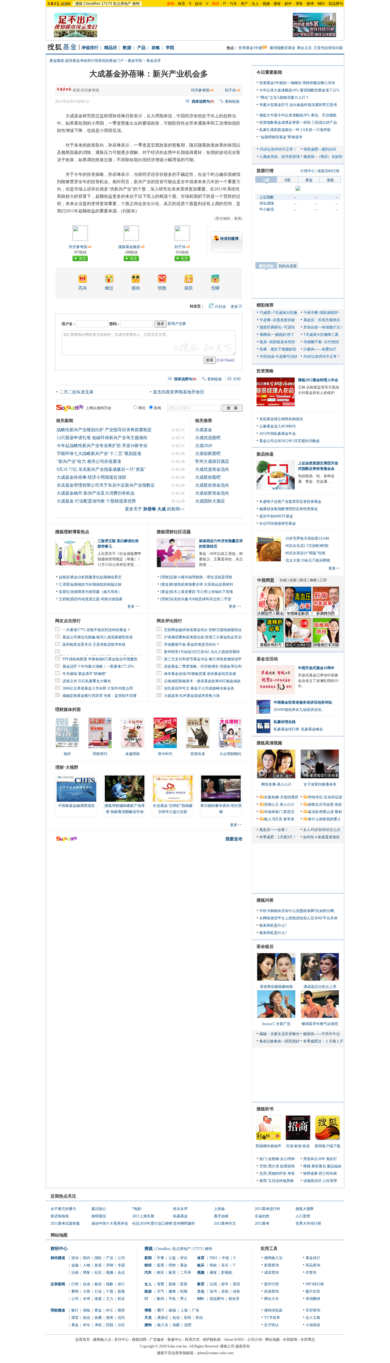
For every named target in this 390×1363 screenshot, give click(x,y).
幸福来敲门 (273, 812)
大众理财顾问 (230, 754)
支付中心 (121, 1339)
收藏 (98, 1317)
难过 (109, 288)
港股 (98, 1299)
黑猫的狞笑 (277, 1173)
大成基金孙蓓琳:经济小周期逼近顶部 (91, 477)
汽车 (233, 4)
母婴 (160, 1284)
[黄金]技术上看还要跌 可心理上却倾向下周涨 (196, 592)
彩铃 (187, 1317)
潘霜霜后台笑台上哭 (319, 987)
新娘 (172, 1284)
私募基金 (180, 1216)
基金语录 (153, 61)
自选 (86, 1284)
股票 (160, 1265)
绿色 (236, 1291)
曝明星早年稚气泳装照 (320, 1024)
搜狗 (136, 4)
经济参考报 (200, 90)
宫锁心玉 (271, 804)
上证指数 (266, 197)
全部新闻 (290, 1339)
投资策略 (265, 371)
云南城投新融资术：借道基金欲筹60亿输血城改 (202, 681)
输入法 (162, 1325)
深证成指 (266, 203)
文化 (200, 1291)
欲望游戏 (287, 1166)
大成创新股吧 (208, 453)
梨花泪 (288, 812)
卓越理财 (132, 754)
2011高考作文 (225, 1223)
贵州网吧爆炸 (184, 1223)
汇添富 (64, 584)
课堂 (75, 1317)
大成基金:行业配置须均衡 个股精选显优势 (96, 501)
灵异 (263, 1173)
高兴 (82, 288)
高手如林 (221, 1216)
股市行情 (271, 1284)
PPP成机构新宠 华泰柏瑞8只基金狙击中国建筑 (99, 659)
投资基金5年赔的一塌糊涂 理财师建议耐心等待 (297, 83)
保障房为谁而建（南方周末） (98, 592)
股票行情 (265, 171)
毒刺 (338, 812)
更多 (234, 306)
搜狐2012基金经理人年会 (318, 380)
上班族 (219, 1209)
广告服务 (157, 1339)
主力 (109, 1299)
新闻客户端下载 (327, 1146)
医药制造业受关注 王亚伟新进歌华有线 (94, 644)
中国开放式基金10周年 (316, 668)
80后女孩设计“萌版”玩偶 (305, 553)
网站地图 (272, 1339)
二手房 (185, 1272)
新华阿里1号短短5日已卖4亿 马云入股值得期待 (202, 652)
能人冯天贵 (273, 819)
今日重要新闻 (269, 72)
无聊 (215, 288)
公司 (121, 1258)
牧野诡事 (310, 1173)
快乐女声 (180, 1209)
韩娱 (213, 1265)
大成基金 (203, 430)
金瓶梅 (273, 1159)
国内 (86, 1258)
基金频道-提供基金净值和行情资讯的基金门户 (86, 61)
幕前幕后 (318, 1166)
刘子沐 (230, 90)
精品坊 (110, 47)
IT (224, 4)
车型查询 (313, 1310)
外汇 (109, 1310)
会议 (121, 1272)
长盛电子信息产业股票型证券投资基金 (290, 501)
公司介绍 (254, 1339)
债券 (109, 1317)
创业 (86, 1317)
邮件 (288, 4)
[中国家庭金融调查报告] (76, 788)
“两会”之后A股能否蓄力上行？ (284, 97)
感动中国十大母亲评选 (109, 1223)
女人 (255, 4)
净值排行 (89, 47)
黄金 (98, 1310)
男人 (183, 1299)
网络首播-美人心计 (276, 784)
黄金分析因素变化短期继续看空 (96, 577)
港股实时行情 (328, 171)
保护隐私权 (212, 1339)
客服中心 (174, 1339)
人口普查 (303, 1216)
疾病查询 (271, 1291)
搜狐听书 (265, 1109)
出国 (213, 1284)
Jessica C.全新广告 (276, 1024)
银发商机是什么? (272, 925)
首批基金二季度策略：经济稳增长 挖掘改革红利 (203, 666)
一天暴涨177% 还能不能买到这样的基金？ (96, 630)
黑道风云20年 (314, 1159)
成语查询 (271, 1272)
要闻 (75, 1291)
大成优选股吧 (208, 437)
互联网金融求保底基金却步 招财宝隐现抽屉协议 (203, 630)
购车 (160, 1272)
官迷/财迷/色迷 (298, 1146)
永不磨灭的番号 (63, 1209)
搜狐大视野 (305, 1209)
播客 (277, 4)
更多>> (236, 825)
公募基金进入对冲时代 (277, 426)
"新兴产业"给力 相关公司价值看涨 (89, 461)
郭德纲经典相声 (268, 1146)
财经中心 (59, 1248)
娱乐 (198, 4)
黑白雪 (273, 1166)
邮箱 (172, 1310)
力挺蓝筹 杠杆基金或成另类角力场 (192, 696)
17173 (106, 4)
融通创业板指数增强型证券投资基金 (288, 509)
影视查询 (271, 1265)
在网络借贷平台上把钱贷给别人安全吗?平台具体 (298, 918)
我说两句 (335, 4)
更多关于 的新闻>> (155, 509)
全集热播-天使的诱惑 (281, 797)
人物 (86, 1265)
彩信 (199, 1317)
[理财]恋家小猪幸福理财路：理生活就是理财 (196, 577)
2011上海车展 (143, 1216)
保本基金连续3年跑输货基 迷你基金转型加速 (200, 674)
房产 (244, 4)
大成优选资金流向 (212, 469)
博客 (299, 4)
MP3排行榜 (315, 1284)
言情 (263, 1166)
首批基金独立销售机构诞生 (281, 419)
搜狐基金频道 (129, 247)
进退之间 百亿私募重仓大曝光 (86, 681)
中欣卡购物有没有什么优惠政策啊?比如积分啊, (297, 911)
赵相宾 (64, 577)
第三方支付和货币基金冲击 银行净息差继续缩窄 (203, 659)
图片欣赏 (313, 1291)
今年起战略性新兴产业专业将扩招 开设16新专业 (102, 445)
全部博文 (307, 1339)
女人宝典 (313, 1317)
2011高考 (262, 1223)
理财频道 (58, 1310)
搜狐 (79, 4)
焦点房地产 (122, 4)
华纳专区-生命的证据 (325, 797)
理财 (172, 1265)
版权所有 (243, 1346)
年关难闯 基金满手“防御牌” (84, 674)
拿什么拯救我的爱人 (324, 819)
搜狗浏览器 (273, 1310)
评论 (86, 1325)
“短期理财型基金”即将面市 (281, 137)
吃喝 (183, 1291)
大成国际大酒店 (210, 501)
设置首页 (82, 1339)
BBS (321, 4)
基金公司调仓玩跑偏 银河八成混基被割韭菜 (97, 637)
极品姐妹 (334, 1166)
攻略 (155, 47)
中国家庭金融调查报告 (76, 806)
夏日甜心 (98, 1209)
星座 (183, 1284)
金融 (75, 1265)
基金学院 (135, 61)
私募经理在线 (285, 722)
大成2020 (203, 445)
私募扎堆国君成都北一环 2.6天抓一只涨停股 (295, 130)
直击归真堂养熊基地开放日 (178, 392)
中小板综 (266, 209)
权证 (121, 1299)
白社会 (220, 306)
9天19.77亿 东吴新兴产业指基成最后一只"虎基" (101, 469)
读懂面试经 (312, 1181)
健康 (172, 1291)
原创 (225, 1291)
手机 (172, 1299)
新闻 (148, 1258)
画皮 (338, 804)
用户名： (69, 324)
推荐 (263, 1181)
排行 (121, 1284)
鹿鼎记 (162, 1317)
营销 (109, 1265)
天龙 (148, 1317)
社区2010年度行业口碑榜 (152, 1223)
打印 (237, 379)
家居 (172, 1272)
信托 (121, 1317)
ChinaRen (92, 4)
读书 (213, 1291)
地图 (176, 1325)
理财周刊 (100, 754)
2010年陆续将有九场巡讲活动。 (299, 710)
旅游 (148, 1291)
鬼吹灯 (331, 1159)
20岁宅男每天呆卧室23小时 (307, 538)
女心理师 (287, 1159)
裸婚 (306, 1166)
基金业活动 (267, 659)
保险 (86, 1310)
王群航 (64, 599)
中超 (225, 1258)
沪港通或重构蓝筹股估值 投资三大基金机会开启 (203, 637)
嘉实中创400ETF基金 (276, 516)
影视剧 (226, 1272)
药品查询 (313, 1265)
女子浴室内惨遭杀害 (319, 784)
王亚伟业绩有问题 (328, 48)
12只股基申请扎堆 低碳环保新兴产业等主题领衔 (102, 437)
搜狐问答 (265, 900)
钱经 (67, 754)
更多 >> (133, 606)
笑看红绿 (66, 592)
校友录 (234, 1299)
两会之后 (304, 48)
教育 (200, 1284)
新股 (121, 1291)
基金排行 (313, 1258)
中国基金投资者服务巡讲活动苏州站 (303, 702)
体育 (181, 4)
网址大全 (271, 1299)
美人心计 (287, 804)
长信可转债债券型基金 (277, 523)
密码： (114, 324)
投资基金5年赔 (250, 48)
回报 (109, 1325)
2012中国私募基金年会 (277, 433)
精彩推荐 (265, 305)
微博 (310, 4)
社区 (98, 1272)
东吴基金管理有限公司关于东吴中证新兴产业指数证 (106, 485)
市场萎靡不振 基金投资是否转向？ (192, 644)
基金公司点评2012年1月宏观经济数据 (289, 441)
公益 (172, 1258)
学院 (170, 47)
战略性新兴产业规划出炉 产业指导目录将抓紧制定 (104, 430)
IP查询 (311, 1272)
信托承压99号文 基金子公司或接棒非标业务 (199, 688)
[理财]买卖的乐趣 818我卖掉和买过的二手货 (195, 599)
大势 (86, 1291)
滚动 (75, 1258)
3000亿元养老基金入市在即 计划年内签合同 (97, 688)
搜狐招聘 (139, 1339)
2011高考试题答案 (65, 1223)
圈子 (161, 1310)
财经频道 (58, 1258)
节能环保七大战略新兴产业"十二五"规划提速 (99, 453)
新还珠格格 (60, 1216)
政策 (98, 1265)
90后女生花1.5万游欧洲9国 (306, 546)
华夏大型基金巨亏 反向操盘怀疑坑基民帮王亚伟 (298, 105)
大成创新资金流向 (212, 493)
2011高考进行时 (267, 1209)
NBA (214, 1258)
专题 (121, 1265)
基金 (75, 1325)
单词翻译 (313, 1299)
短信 (176, 1317)
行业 (98, 1291)
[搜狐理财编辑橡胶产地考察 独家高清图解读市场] (124, 788)
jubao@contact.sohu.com (215, 1353)
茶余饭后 (265, 946)
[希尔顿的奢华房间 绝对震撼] (221, 788)
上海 (184, 1310)
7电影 (136, 1209)
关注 (82, 259)
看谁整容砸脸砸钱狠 (276, 987)
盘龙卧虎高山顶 (321, 812)
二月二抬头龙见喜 (76, 392)
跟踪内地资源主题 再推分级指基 (96, 599)
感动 (135, 288)
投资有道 (197, 754)
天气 (160, 1291)
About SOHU (234, 1339)
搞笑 (188, 288)
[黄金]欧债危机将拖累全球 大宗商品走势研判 (196, 584)
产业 (109, 1258)
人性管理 (329, 1181)
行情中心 (307, 171)
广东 (195, 1310)
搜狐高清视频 (269, 743)
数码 (160, 1299)
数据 (127, 47)
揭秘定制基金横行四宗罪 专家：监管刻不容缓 (99, 696)
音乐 (225, 1265)
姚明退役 (98, 1216)
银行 (75, 1310)
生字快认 (271, 1325)
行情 (75, 1284)
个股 (109, 1291)
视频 (266, 4)
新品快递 (265, 454)
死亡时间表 (328, 1173)
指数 (109, 1284)
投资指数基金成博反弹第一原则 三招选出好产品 (298, 122)
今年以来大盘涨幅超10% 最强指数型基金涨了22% (299, 90)
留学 (225, 1284)
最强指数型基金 (282, 48)
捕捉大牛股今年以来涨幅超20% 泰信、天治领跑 (297, 115)
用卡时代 (165, 754)
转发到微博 (229, 238)
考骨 (291, 1173)
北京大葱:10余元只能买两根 (307, 560)
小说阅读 (313, 1325)
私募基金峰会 (312, 729)
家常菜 (288, 819)
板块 (98, 1284)
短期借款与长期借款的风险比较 (96, 584)
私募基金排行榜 (286, 729)
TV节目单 (272, 1317)
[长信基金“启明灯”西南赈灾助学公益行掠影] (172, 788)
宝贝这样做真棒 (281, 1181)
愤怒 (162, 288)
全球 (86, 1299)
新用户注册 (177, 323)
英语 (236, 1284)
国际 (98, 1258)
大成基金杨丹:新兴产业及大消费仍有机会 (96, 493)
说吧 (187, 1325)
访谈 (75, 1272)
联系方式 (192, 1339)
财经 (148, 1265)
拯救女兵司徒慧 (321, 804)
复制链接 (232, 101)
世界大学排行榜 (308, 1223)
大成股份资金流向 (212, 485)
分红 (121, 1325)
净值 (98, 1325)
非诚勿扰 (262, 1216)
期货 (121, 1310)
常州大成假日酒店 (212, 461)
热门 (263, 1159)
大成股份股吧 (208, 477)
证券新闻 (58, 1284)
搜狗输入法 (273, 1258)
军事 (160, 1258)
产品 (141, 47)
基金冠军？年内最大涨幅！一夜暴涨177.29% (98, 666)
